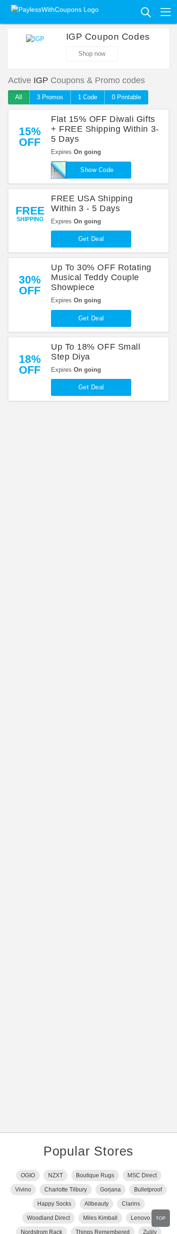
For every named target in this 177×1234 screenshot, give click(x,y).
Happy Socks (54, 1203)
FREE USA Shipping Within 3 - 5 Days (92, 203)
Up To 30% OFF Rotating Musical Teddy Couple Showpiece (101, 277)
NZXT (55, 1175)
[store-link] (35, 48)
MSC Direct (142, 1175)
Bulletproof (148, 1189)
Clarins (131, 1203)
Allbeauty (96, 1203)
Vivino (23, 1189)
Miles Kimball (100, 1218)
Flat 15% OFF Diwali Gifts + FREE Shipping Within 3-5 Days (105, 129)
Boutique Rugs (95, 1175)
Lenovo (140, 1218)
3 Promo (50, 97)
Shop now (91, 53)
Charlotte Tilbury (65, 1189)
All (18, 97)
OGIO (28, 1175)
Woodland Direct (48, 1218)
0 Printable (126, 97)
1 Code (87, 97)
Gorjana (110, 1189)
